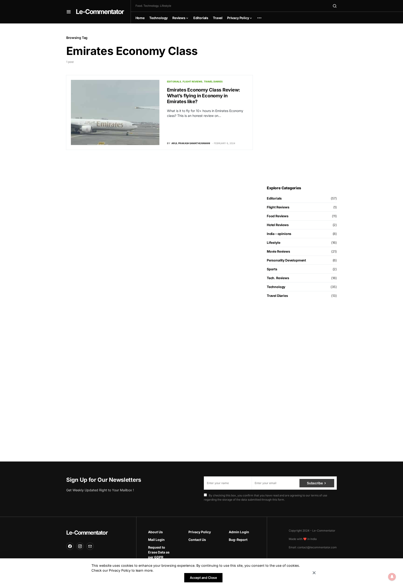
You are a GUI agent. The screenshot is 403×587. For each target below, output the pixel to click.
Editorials (174, 81)
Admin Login (239, 532)
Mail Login (156, 540)
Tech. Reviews (278, 278)
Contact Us (197, 540)
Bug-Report (238, 540)
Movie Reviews (278, 251)
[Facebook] (70, 546)
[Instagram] (80, 546)
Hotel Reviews (278, 225)
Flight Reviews (192, 81)
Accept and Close (203, 578)
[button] (68, 11)
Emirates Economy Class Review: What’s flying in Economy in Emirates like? (203, 95)
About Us (155, 532)
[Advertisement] (302, 104)
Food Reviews (277, 216)
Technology (276, 287)
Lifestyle (273, 242)
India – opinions (279, 234)
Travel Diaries (213, 81)
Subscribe (315, 483)
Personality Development (286, 260)
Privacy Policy (199, 532)
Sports (272, 269)
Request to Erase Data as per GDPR (159, 552)
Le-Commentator (100, 12)
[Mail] (90, 546)
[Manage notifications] (392, 576)
